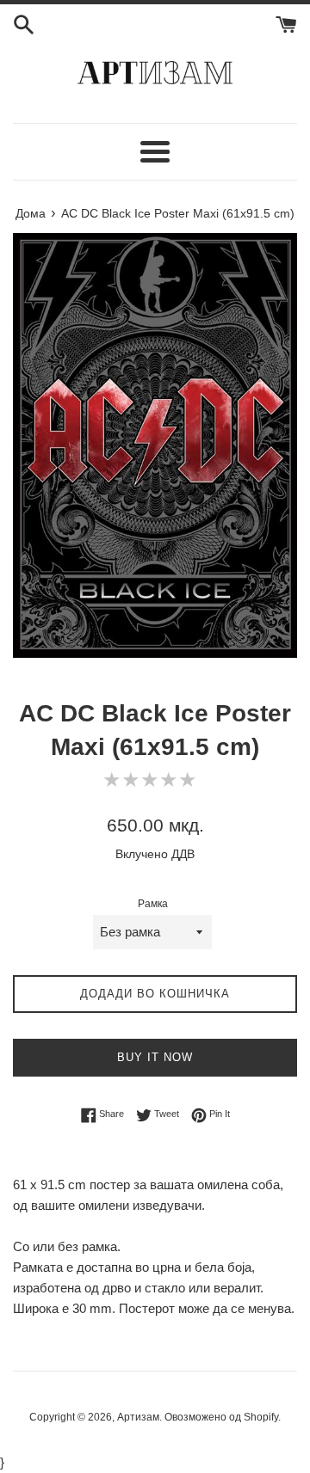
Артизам (138, 1417)
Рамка (153, 904)
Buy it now (155, 1057)
